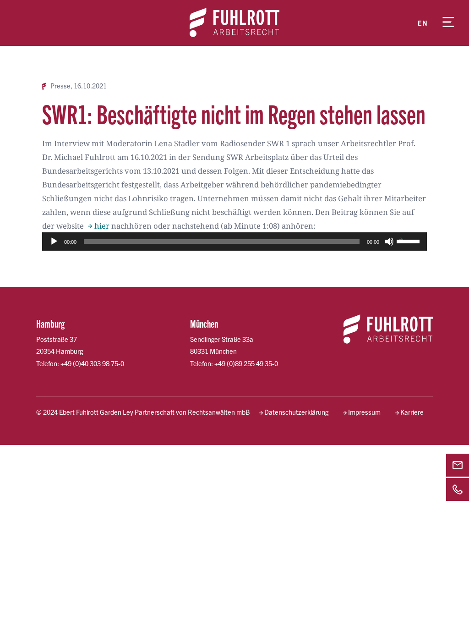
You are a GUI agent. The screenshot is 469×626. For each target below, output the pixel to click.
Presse (60, 86)
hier (101, 225)
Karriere (412, 412)
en (423, 23)
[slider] (409, 240)
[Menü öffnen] (448, 23)
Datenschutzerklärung (296, 412)
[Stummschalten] (389, 241)
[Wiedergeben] (54, 241)
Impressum (364, 412)
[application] (234, 241)
